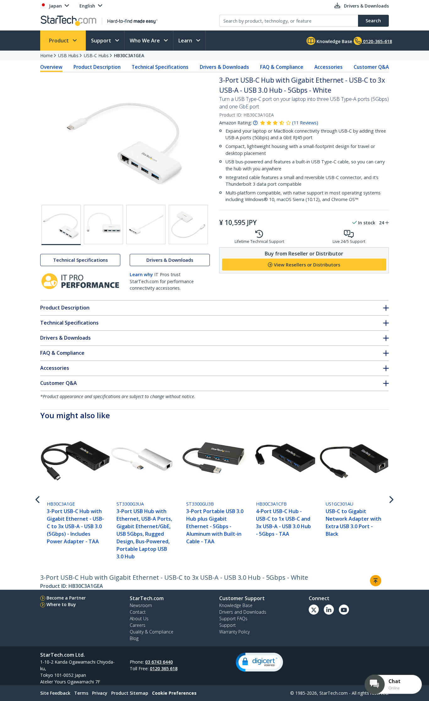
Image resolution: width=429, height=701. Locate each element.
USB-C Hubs (96, 55)
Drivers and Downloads (242, 612)
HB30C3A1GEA (129, 55)
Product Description (97, 66)
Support (101, 40)
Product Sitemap (129, 693)
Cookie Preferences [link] (174, 693)
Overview (51, 66)
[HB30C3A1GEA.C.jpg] (188, 224)
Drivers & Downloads (224, 66)
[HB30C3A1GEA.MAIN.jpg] (61, 225)
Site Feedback (55, 693)
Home (46, 55)
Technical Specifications (160, 66)
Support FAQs (233, 619)
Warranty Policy (234, 632)
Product (59, 40)
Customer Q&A (371, 66)
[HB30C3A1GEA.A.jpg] (103, 224)
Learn (185, 40)
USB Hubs (68, 55)
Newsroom (141, 605)
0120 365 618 (163, 668)
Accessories (328, 66)
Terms (81, 693)
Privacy (99, 693)
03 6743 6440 (159, 662)
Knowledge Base (333, 41)
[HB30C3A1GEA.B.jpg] (146, 224)
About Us (139, 619)
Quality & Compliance (151, 632)
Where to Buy (61, 604)
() (305, 123)
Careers (137, 625)
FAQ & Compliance (281, 66)
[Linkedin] (329, 610)
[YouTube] (344, 610)
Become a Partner (66, 598)
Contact (138, 612)
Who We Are (145, 40)
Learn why (141, 274)
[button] (259, 662)
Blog (134, 638)
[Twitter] (314, 610)
